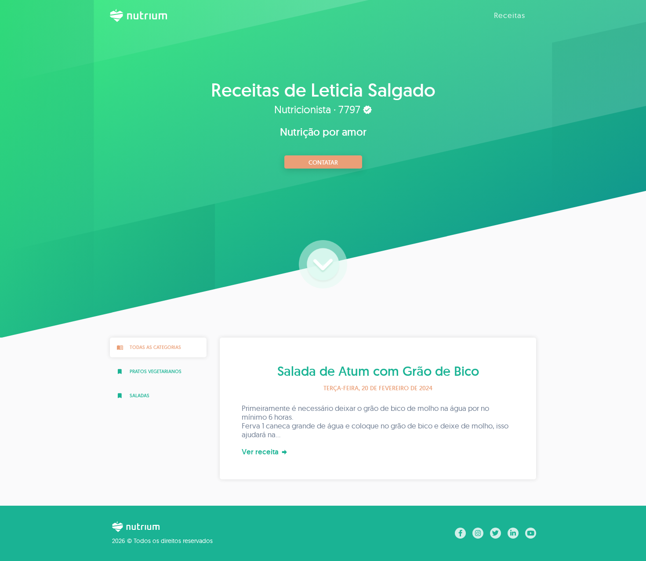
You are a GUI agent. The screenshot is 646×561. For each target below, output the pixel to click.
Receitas (509, 15)
